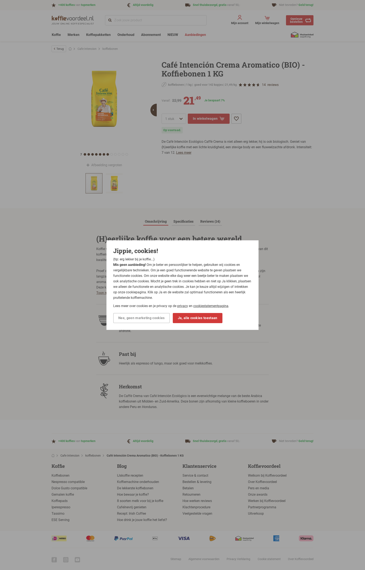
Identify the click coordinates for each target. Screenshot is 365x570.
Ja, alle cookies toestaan (197, 318)
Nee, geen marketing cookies (141, 318)
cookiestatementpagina (210, 306)
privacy (182, 306)
